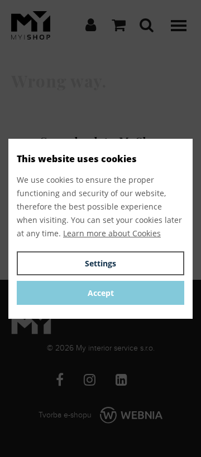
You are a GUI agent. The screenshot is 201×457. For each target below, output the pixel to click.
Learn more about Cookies (112, 233)
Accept (101, 293)
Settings (100, 263)
